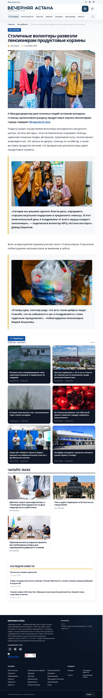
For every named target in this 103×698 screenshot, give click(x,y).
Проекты (11, 685)
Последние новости (87, 671)
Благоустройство (27, 17)
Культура (31, 676)
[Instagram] (86, 2)
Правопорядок (52, 682)
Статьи (70, 675)
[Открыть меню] (92, 9)
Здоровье (49, 17)
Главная (11, 24)
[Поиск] (92, 16)
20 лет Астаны (13, 670)
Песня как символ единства (23, 572)
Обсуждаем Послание (55, 679)
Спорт (49, 685)
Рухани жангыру (34, 685)
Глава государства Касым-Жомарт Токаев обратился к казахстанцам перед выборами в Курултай (51, 582)
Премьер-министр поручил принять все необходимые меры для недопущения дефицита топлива (28, 545)
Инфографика (13, 676)
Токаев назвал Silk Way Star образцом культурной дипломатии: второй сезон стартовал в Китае (47, 593)
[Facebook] (93, 2)
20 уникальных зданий (36, 670)
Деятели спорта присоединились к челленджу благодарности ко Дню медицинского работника (27, 505)
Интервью (59, 17)
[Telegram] (89, 2)
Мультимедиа (70, 17)
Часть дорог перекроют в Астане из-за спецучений (73, 503)
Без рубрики (22, 24)
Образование (33, 679)
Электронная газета (87, 676)
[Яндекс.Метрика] (13, 655)
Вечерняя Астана (39, 122)
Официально (32, 682)
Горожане (39, 17)
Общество (11, 682)
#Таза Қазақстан (14, 2)
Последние (15, 17)
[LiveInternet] (22, 655)
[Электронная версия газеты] (85, 9)
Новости (81, 17)
